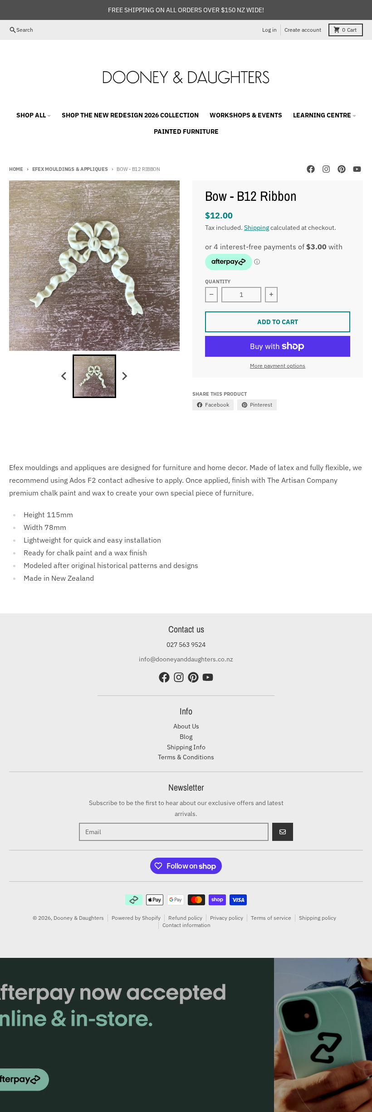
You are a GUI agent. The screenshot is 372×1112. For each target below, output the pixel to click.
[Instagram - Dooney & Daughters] (326, 169)
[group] (94, 376)
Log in (269, 29)
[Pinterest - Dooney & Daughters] (342, 169)
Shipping (256, 227)
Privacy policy (226, 917)
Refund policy (185, 917)
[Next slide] (124, 376)
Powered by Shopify (136, 917)
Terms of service (271, 917)
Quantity (217, 281)
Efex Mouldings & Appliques (70, 169)
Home (16, 169)
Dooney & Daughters (79, 917)
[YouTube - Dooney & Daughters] (357, 169)
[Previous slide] (64, 376)
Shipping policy (317, 917)
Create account (302, 29)
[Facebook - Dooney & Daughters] (311, 169)
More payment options (277, 365)
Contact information (186, 925)
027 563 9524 (186, 645)
